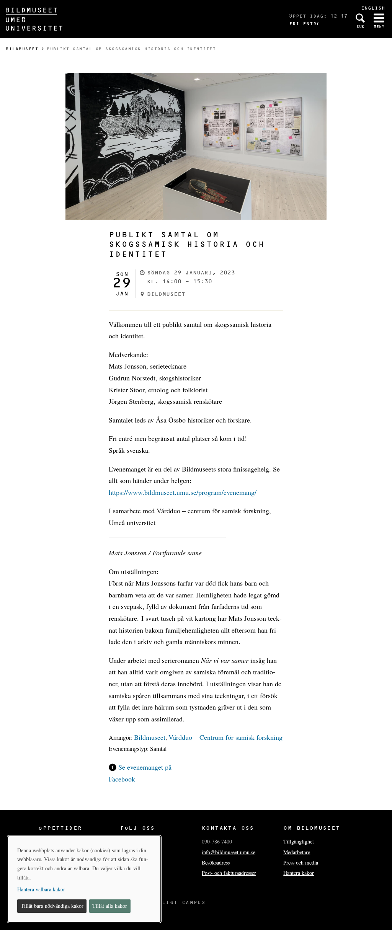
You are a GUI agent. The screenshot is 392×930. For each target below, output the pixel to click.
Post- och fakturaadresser (229, 872)
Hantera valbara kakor (41, 889)
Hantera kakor (298, 872)
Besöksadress (216, 862)
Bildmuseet (22, 49)
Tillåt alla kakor (109, 905)
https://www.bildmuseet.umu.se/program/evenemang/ (182, 492)
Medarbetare (296, 852)
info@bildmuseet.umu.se (228, 852)
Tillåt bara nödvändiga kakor (52, 905)
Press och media (300, 862)
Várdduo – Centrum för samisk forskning (225, 737)
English (373, 7)
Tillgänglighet (298, 841)
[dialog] (84, 879)
